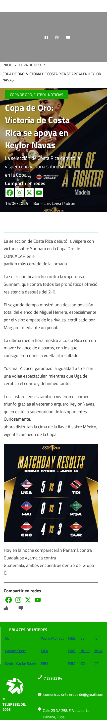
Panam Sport (15, 651)
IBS (82, 638)
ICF (96, 663)
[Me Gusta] (6, 608)
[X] (29, 192)
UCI (82, 663)
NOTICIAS (55, 94)
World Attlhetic (52, 638)
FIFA (44, 651)
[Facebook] (9, 192)
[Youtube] (39, 192)
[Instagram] (19, 192)
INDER (84, 651)
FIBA (71, 663)
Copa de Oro (30, 65)
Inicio (7, 65)
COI (7, 638)
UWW (98, 651)
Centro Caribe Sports (21, 663)
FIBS (44, 663)
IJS (96, 638)
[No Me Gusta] (21, 608)
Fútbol (40, 94)
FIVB (71, 651)
